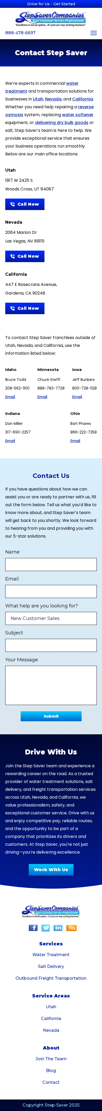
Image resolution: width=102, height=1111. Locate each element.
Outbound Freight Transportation (51, 978)
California (82, 99)
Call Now (28, 204)
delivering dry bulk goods (61, 123)
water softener (77, 115)
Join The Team (51, 1058)
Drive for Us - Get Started (51, 4)
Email (10, 396)
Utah (38, 99)
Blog (51, 1070)
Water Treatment (51, 954)
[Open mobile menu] (93, 33)
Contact (51, 1082)
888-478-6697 (20, 32)
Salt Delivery (51, 966)
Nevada (53, 99)
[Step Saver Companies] (51, 19)
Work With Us (51, 869)
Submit (51, 716)
